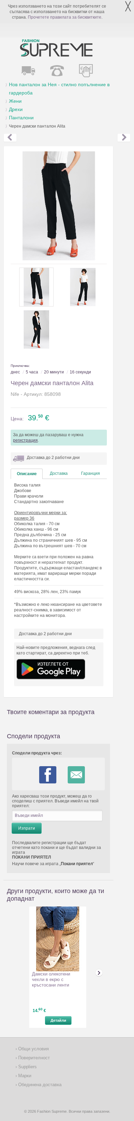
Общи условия (33, 1048)
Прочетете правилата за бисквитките (64, 17)
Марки (24, 1075)
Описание (27, 473)
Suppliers (27, 1066)
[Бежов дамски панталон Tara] (124, 138)
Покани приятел (77, 863)
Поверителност (33, 1057)
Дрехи (16, 109)
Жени (15, 101)
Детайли (58, 1020)
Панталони (21, 117)
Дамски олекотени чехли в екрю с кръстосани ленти (51, 979)
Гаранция (90, 473)
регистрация (25, 440)
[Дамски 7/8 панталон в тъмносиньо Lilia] (10, 138)
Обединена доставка (39, 1084)
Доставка (59, 473)
